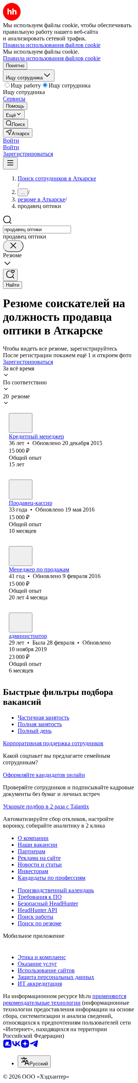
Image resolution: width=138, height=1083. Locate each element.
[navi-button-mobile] (10, 163)
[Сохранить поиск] (10, 275)
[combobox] (37, 229)
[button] (11, 140)
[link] (15, 123)
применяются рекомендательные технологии (64, 999)
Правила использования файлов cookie (51, 58)
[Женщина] (20, 423)
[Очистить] (13, 246)
